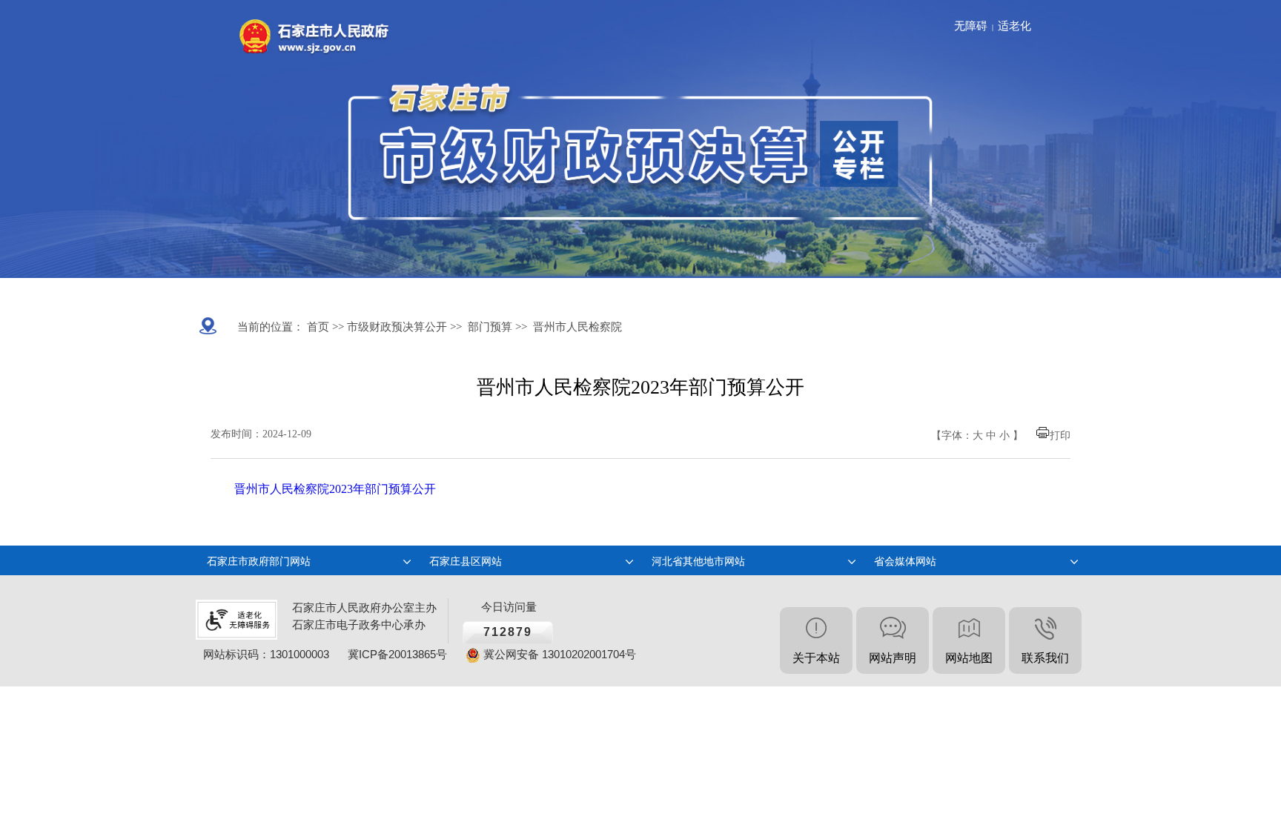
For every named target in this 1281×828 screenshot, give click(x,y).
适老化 (1014, 26)
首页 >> (324, 327)
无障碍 (970, 26)
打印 (1060, 435)
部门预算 (490, 327)
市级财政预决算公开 (395, 327)
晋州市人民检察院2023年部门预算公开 (335, 489)
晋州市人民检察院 (577, 327)
